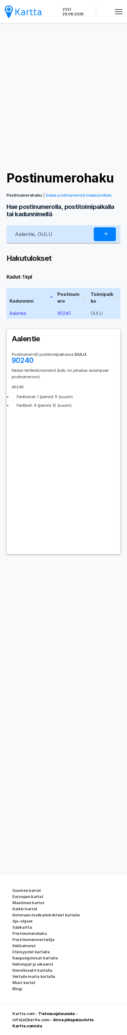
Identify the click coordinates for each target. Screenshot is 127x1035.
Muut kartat (23, 982)
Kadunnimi (22, 301)
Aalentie (18, 313)
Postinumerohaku (60, 178)
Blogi (17, 988)
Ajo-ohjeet (22, 921)
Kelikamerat (24, 945)
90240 (64, 313)
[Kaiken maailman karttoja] (23, 11)
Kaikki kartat (24, 908)
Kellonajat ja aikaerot (32, 964)
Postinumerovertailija (33, 939)
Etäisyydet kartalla (31, 951)
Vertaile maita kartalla (33, 976)
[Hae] (105, 234)
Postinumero (68, 298)
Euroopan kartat (27, 896)
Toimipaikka (102, 298)
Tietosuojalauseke (56, 1013)
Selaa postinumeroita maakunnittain (79, 195)
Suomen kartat (26, 890)
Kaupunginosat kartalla (35, 957)
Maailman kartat (28, 902)
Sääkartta (22, 927)
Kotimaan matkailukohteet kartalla (46, 914)
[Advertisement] (63, 97)
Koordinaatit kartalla (32, 970)
